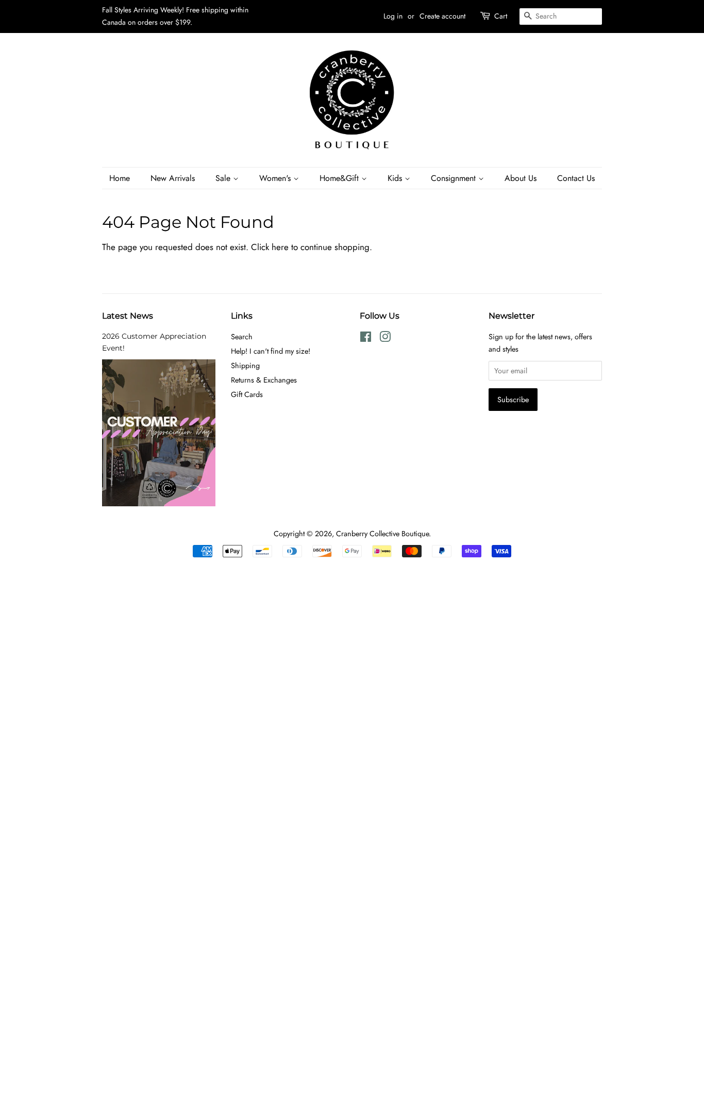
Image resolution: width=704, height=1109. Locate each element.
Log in (393, 16)
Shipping (245, 365)
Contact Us (576, 178)
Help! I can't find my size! (270, 351)
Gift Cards (247, 394)
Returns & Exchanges (264, 380)
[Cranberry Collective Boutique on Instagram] (385, 339)
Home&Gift (340, 178)
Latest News (127, 316)
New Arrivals (172, 178)
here (280, 247)
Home (119, 178)
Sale (224, 178)
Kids (396, 178)
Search (242, 337)
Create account (442, 16)
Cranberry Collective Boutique (382, 533)
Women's (276, 178)
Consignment (454, 178)
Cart (500, 16)
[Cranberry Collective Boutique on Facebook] (366, 339)
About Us (521, 178)
